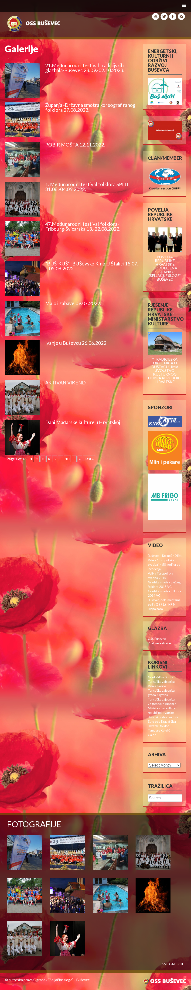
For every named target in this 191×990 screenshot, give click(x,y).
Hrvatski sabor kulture (163, 717)
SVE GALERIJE (173, 964)
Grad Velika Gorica (161, 677)
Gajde (152, 735)
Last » (89, 459)
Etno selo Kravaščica (162, 721)
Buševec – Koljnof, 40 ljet (164, 556)
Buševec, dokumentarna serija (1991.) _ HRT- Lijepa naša (164, 604)
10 (67, 459)
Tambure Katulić (159, 730)
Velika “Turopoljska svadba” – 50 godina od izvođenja (164, 564)
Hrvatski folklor (158, 726)
